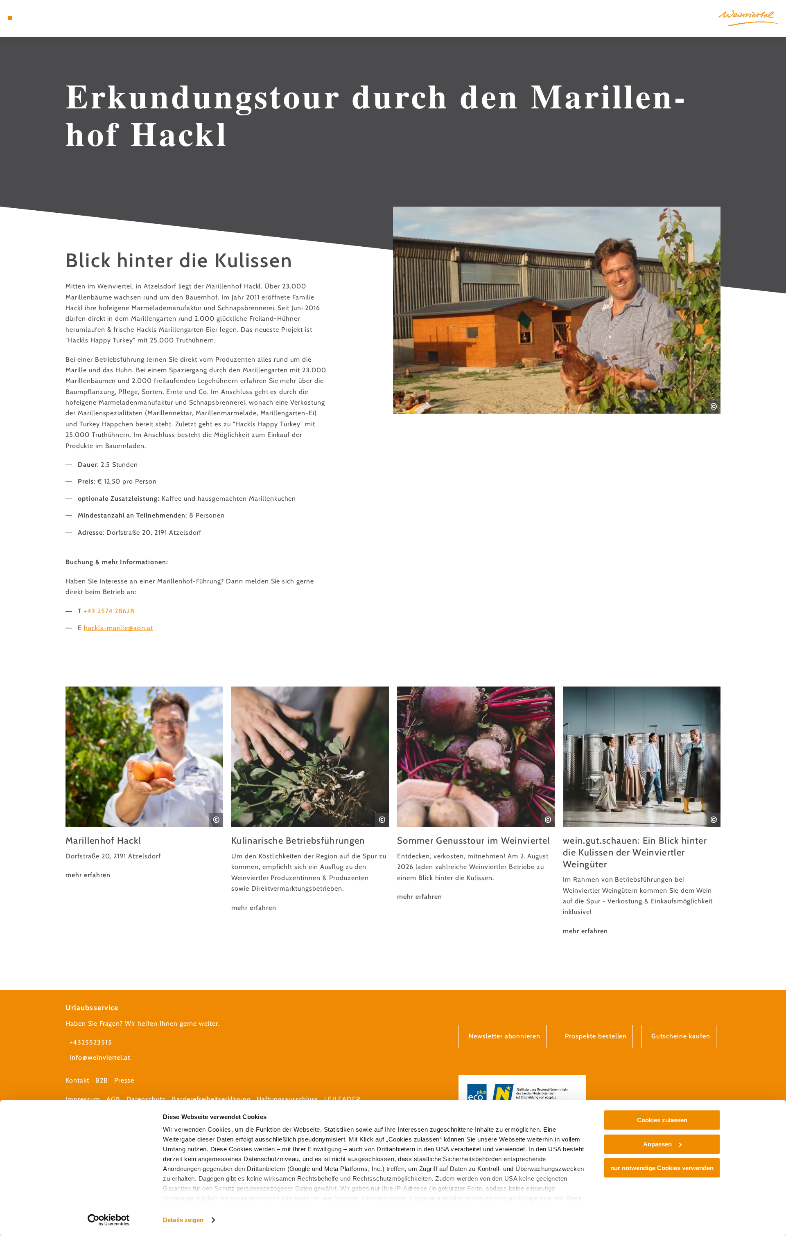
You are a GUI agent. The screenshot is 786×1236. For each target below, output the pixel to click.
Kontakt (77, 1080)
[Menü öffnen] (10, 18)
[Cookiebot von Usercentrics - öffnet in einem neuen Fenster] (109, 1220)
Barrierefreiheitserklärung (211, 1099)
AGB (113, 1099)
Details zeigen (183, 1219)
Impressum (83, 1099)
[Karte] (33, 18)
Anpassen (657, 1144)
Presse (124, 1080)
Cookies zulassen (662, 1120)
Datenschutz (146, 1099)
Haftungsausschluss (287, 1099)
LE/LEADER (342, 1099)
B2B (101, 1080)
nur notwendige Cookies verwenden (662, 1167)
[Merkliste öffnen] (45, 18)
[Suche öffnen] (57, 18)
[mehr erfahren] (144, 784)
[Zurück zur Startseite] (748, 18)
